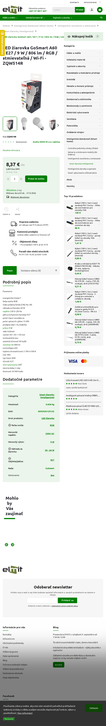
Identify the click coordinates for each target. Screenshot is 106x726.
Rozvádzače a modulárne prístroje (83, 72)
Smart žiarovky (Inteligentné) (81, 163)
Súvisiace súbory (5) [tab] (31, 270)
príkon (5, 328)
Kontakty (74, 2)
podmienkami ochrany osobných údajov (65, 606)
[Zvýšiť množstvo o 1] (21, 179)
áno (52, 475)
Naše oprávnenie (11, 656)
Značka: (46, 142)
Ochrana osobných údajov (15, 664)
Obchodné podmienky (13, 643)
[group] (8, 544)
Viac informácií (25, 713)
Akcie (69, 179)
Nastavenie (9, 719)
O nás (5, 647)
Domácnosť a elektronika (79, 99)
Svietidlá (71, 79)
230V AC (50, 433)
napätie (6, 311)
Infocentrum (90, 2)
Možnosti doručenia (20, 197)
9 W (52, 441)
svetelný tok (8, 344)
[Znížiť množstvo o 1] (8, 179)
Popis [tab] (10, 270)
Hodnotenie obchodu (13, 673)
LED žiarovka (48, 418)
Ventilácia (71, 119)
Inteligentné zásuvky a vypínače (82, 168)
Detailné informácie (11, 150)
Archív (58, 664)
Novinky (71, 186)
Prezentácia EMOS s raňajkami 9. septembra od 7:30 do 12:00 (75, 635)
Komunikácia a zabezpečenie (81, 92)
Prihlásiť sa (67, 600)
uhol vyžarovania (10, 364)
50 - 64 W (49, 450)
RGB (52, 425)
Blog (5, 660)
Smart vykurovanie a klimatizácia (82, 172)
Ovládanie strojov (75, 132)
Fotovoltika (72, 125)
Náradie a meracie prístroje (80, 86)
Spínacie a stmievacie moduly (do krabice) (82, 153)
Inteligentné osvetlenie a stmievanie (84, 158)
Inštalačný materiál (76, 59)
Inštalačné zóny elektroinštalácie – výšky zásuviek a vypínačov (77, 648)
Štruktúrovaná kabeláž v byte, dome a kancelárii (75, 642)
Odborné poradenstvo (13, 669)
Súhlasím (94, 708)
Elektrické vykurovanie (78, 112)
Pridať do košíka (36, 179)
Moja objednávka (11, 677)
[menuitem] (12, 18)
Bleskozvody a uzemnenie (79, 105)
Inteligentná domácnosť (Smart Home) (82, 140)
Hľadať (80, 9)
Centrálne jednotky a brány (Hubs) (83, 148)
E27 (52, 460)
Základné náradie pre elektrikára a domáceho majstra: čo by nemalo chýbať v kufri (74, 656)
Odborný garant (10, 651)
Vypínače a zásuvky (76, 66)
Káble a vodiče (74, 53)
